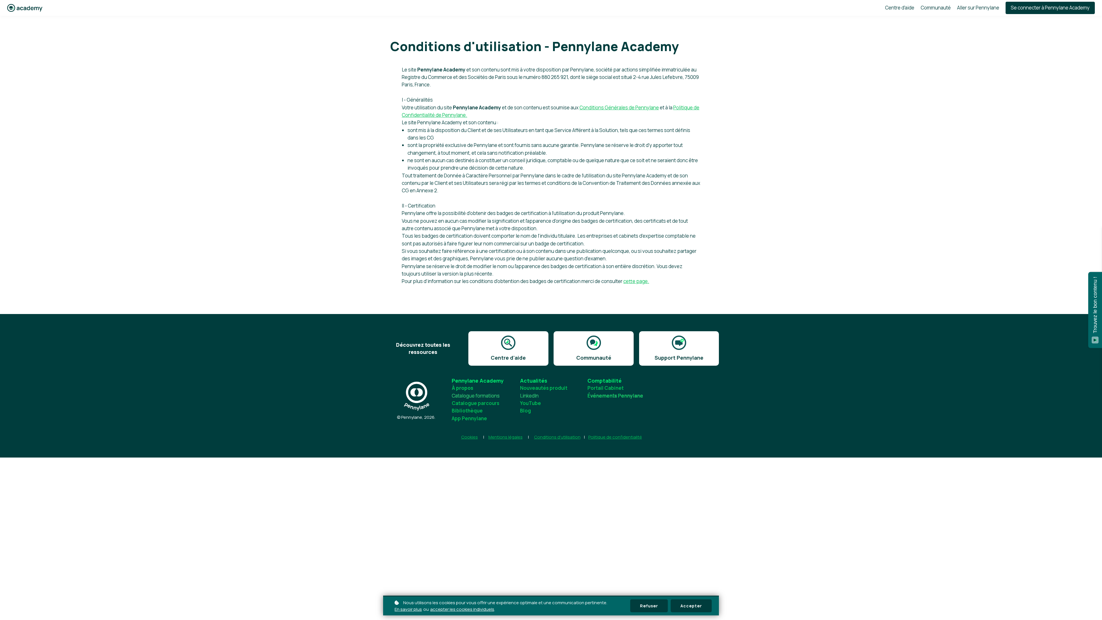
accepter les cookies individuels (462, 609)
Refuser (649, 606)
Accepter (691, 606)
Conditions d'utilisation (557, 437)
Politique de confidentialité (615, 437)
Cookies (469, 437)
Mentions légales (505, 437)
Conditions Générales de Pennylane (619, 107)
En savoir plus (408, 609)
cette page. (636, 281)
